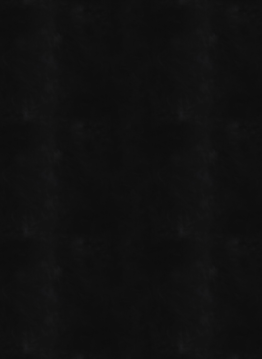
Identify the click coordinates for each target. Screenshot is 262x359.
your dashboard (100, 205)
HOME (52, 120)
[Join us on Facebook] (201, 6)
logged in (66, 318)
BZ (212, 347)
